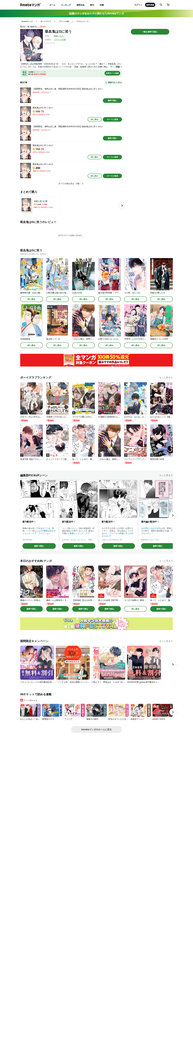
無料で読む (112, 100)
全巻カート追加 (112, 73)
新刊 (92, 5)
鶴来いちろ (59, 36)
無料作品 (80, 5)
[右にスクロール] (122, 205)
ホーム (52, 5)
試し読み (94, 119)
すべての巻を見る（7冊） (69, 183)
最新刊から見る (115, 82)
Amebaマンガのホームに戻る (96, 729)
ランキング (66, 5)
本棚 (102, 5)
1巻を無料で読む (150, 31)
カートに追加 (112, 119)
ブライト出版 (60, 39)
